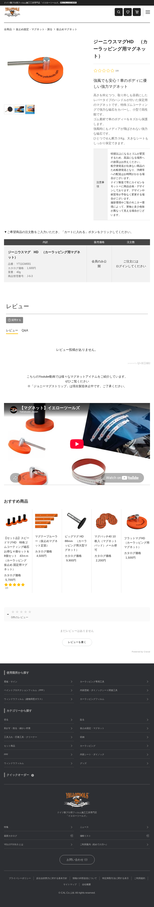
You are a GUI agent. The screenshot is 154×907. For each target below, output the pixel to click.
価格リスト (85, 836)
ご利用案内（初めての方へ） (94, 844)
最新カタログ (10, 836)
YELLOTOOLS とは (13, 844)
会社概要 (86, 884)
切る (6, 719)
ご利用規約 (139, 878)
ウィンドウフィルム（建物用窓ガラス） (24, 699)
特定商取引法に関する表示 (115, 878)
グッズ (83, 763)
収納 (82, 737)
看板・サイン (10, 681)
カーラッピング (87, 746)
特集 (6, 827)
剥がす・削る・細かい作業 (17, 728)
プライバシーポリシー (20, 878)
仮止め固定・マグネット (92, 728)
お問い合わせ (75, 859)
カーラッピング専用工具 (92, 681)
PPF (6, 754)
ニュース (84, 827)
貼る (82, 719)
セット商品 (9, 746)
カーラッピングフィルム (92, 699)
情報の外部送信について (85, 878)
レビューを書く (77, 642)
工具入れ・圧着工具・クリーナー (20, 737)
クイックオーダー (18, 774)
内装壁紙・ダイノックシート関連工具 (99, 690)
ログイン (122, 266)
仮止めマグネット (66, 29)
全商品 (8, 29)
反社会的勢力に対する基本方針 (51, 878)
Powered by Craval (141, 651)
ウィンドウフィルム (14, 763)
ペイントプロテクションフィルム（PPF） (25, 690)
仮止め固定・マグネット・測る (34, 29)
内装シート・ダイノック (92, 754)
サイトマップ (70, 884)
